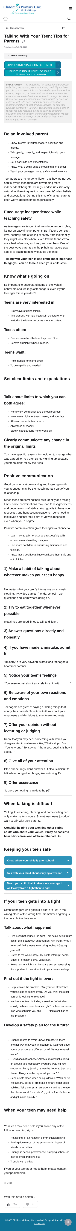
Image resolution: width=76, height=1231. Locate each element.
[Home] (22, 9)
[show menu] (70, 9)
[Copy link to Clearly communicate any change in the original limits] (41, 446)
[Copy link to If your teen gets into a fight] (66, 901)
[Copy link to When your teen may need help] (9, 1118)
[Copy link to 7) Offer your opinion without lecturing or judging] (45, 731)
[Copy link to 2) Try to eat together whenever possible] (25, 614)
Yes (15, 1204)
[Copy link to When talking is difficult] (57, 804)
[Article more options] (69, 28)
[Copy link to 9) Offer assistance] (43, 782)
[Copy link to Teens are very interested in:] (61, 302)
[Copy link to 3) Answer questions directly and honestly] (25, 637)
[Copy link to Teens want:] (31, 352)
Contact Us (39, 1223)
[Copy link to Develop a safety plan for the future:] (9, 1031)
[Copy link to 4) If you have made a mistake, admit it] (12, 654)
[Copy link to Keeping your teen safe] (56, 849)
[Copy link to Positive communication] (58, 476)
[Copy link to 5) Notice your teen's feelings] (62, 675)
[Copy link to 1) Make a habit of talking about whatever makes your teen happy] (9, 582)
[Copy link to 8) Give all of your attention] (58, 761)
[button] (68, 1222)
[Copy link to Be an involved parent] (54, 134)
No (33, 1204)
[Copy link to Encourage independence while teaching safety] (37, 218)
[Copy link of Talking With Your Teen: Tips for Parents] (23, 41)
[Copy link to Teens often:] (31, 330)
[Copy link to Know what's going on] (55, 276)
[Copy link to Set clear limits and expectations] (9, 386)
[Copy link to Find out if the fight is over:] (58, 979)
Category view (17, 28)
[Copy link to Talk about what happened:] (58, 928)
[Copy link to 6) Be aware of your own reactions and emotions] (34, 699)
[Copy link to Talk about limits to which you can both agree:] (30, 403)
